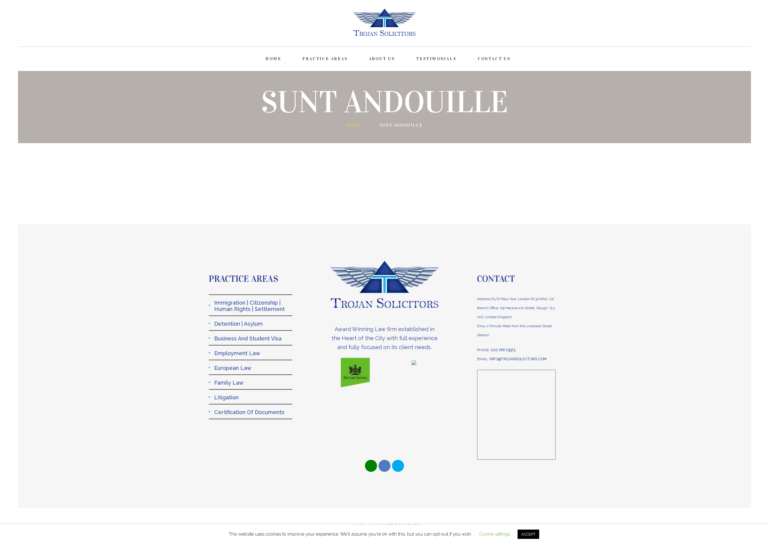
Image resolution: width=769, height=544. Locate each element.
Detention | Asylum (238, 324)
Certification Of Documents (249, 412)
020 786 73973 (503, 350)
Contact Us (494, 58)
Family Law (229, 383)
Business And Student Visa (247, 338)
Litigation (226, 397)
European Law (232, 368)
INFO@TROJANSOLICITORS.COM (518, 359)
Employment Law (237, 353)
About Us (382, 58)
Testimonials (436, 58)
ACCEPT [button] (528, 534)
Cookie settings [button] (494, 534)
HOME (273, 58)
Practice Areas (325, 58)
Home (353, 125)
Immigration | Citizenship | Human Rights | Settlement (249, 306)
